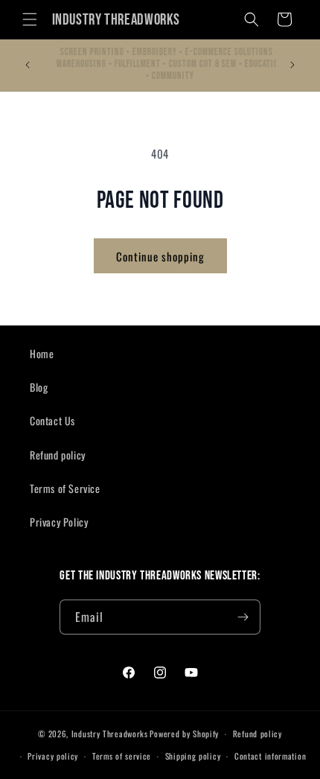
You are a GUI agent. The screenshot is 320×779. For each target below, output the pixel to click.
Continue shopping (160, 256)
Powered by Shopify (184, 734)
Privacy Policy (59, 522)
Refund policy (58, 454)
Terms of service (121, 756)
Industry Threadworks (109, 734)
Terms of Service (65, 488)
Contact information (270, 756)
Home (42, 353)
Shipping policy (193, 756)
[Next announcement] (292, 64)
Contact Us (52, 420)
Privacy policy (53, 756)
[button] (29, 19)
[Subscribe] (243, 617)
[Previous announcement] (27, 64)
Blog (39, 387)
